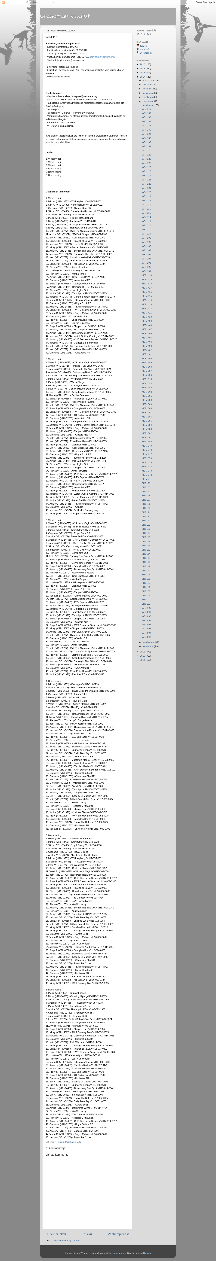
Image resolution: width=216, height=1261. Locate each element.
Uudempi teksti (56, 1234)
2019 (143, 68)
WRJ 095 (146, 628)
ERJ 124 (146, 512)
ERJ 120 (146, 529)
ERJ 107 (146, 583)
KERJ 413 (147, 304)
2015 (143, 656)
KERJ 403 (147, 346)
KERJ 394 (147, 383)
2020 (143, 64)
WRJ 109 (146, 238)
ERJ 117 (146, 541)
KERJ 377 (147, 454)
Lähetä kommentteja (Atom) (66, 1240)
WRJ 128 (146, 159)
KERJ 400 (147, 358)
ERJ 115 (146, 550)
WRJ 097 (146, 620)
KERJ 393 (147, 387)
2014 (143, 660)
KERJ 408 (147, 325)
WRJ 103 (146, 263)
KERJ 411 (147, 313)
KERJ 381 (147, 437)
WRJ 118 (146, 200)
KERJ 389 (147, 404)
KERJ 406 (147, 333)
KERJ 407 (147, 329)
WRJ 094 (146, 633)
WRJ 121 (146, 188)
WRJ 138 (146, 117)
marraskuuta (149, 80)
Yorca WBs (145, 49)
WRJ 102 (146, 267)
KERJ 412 (147, 308)
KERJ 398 (147, 367)
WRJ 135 (146, 130)
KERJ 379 (147, 446)
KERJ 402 (147, 350)
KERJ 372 (147, 475)
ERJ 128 (146, 495)
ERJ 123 (146, 516)
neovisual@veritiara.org (101, 57)
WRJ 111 (146, 229)
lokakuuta (147, 84)
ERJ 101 (146, 604)
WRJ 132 (146, 142)
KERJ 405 (147, 338)
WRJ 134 (146, 134)
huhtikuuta (148, 105)
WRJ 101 (146, 271)
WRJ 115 (146, 213)
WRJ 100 (146, 608)
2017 (143, 77)
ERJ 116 (146, 545)
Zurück (143, 46)
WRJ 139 (146, 113)
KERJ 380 (147, 441)
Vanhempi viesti (118, 1234)
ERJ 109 (146, 574)
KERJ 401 (147, 354)
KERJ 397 (147, 371)
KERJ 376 (147, 458)
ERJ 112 (146, 562)
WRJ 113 (146, 221)
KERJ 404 (147, 342)
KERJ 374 (147, 466)
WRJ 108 (146, 242)
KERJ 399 (147, 362)
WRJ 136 (146, 126)
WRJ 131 (146, 146)
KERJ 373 (147, 471)
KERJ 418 (147, 284)
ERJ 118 (146, 537)
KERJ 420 (147, 275)
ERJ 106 (146, 587)
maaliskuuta (148, 642)
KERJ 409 (147, 321)
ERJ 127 (146, 500)
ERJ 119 (146, 533)
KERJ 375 (147, 462)
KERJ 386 (147, 417)
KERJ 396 (147, 375)
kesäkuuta (147, 97)
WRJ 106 (146, 254)
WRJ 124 (146, 175)
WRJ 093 (146, 637)
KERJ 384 (147, 425)
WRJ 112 (146, 225)
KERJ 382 (147, 433)
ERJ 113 (146, 558)
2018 (143, 72)
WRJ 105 (146, 246)
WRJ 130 (146, 150)
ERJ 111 (146, 566)
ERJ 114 (146, 554)
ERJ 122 (146, 520)
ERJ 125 (146, 508)
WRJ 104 (146, 259)
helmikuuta (148, 646)
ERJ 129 (146, 483)
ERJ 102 (146, 599)
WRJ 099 (146, 612)
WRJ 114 (146, 217)
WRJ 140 (146, 109)
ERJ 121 (146, 525)
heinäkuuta (148, 93)
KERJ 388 (147, 408)
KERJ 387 (147, 412)
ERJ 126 (146, 504)
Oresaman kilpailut (65, 16)
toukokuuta (148, 101)
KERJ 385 (147, 421)
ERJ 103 (146, 487)
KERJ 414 (147, 300)
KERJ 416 (147, 292)
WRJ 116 (146, 209)
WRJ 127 (146, 163)
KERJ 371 (147, 479)
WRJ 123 (146, 180)
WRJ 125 (146, 171)
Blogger (147, 1253)
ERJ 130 (146, 491)
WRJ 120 (146, 192)
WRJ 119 (146, 196)
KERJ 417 (147, 288)
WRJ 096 (146, 624)
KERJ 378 (147, 450)
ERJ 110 (146, 570)
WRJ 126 (146, 167)
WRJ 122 (146, 184)
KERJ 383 (147, 429)
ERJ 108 (146, 579)
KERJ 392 (147, 392)
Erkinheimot (145, 53)
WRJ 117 (146, 205)
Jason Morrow (119, 1253)
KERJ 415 (147, 296)
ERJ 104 (146, 595)
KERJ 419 (147, 279)
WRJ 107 (146, 250)
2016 (143, 652)
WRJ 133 (146, 138)
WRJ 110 (146, 234)
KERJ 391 (147, 396)
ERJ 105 (146, 591)
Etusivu (87, 1234)
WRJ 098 (146, 616)
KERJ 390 (147, 400)
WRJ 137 (146, 121)
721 (143, 34)
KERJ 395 (147, 379)
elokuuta (147, 89)
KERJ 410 (147, 317)
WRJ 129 (146, 155)
